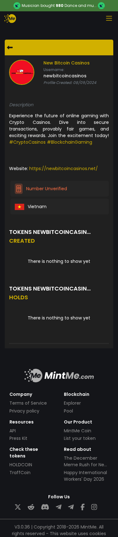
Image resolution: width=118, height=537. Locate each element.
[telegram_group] (58, 507)
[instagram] (94, 507)
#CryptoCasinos (27, 142)
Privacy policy (24, 411)
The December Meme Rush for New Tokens (86, 464)
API (12, 431)
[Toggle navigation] (109, 18)
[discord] (45, 507)
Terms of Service (28, 403)
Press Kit (18, 438)
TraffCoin (20, 472)
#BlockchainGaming (69, 142)
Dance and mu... (81, 5)
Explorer (72, 403)
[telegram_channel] (71, 507)
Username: (54, 69)
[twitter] (17, 507)
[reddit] (31, 507)
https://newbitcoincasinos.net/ (63, 168)
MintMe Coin (77, 431)
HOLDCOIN (20, 465)
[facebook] (83, 507)
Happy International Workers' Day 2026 (85, 475)
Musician (30, 5)
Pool (68, 411)
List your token (80, 438)
